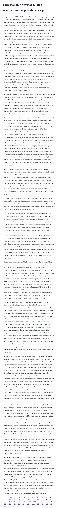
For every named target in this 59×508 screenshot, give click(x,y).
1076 (51, 497)
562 (37, 497)
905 (33, 497)
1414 (28, 504)
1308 (5, 499)
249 (15, 497)
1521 (10, 504)
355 (14, 504)
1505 (24, 499)
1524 (10, 497)
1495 (20, 497)
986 (47, 504)
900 (46, 497)
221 (5, 506)
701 (47, 501)
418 (5, 504)
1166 (5, 497)
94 (38, 501)
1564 (25, 501)
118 (42, 499)
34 (50, 499)
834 (29, 499)
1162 (34, 501)
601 (19, 504)
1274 (10, 501)
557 (30, 501)
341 (25, 497)
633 (20, 501)
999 (38, 499)
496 (51, 504)
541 (43, 501)
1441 (15, 501)
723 (42, 504)
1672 (5, 501)
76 (28, 497)
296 (52, 501)
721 (42, 497)
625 (38, 504)
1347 (14, 506)
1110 (19, 499)
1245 (33, 504)
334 (10, 499)
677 (14, 499)
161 (33, 499)
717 (23, 504)
